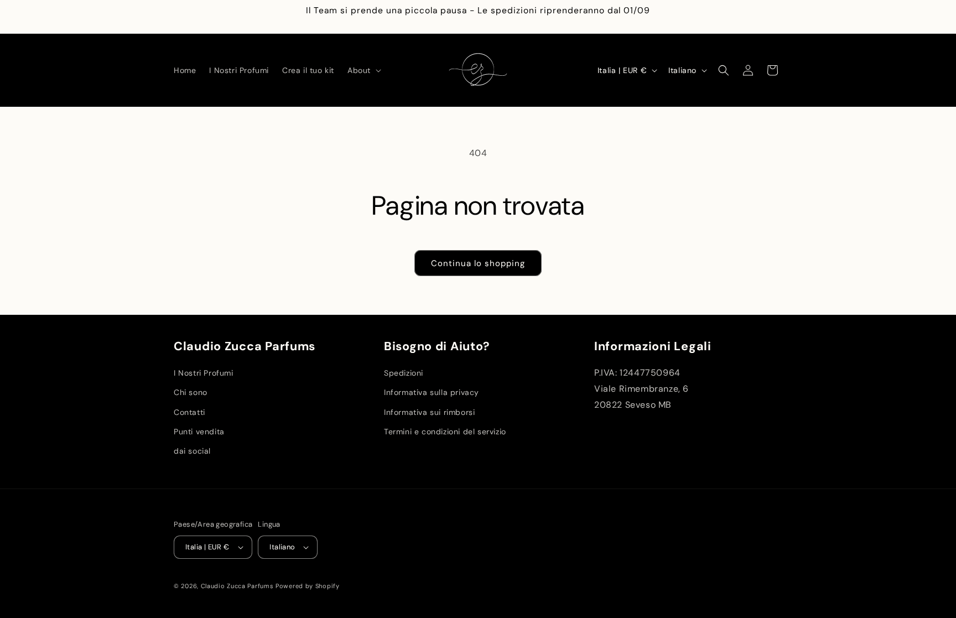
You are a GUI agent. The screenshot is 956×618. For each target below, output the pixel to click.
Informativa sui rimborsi (429, 412)
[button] (363, 70)
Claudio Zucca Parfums (237, 586)
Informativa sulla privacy (431, 392)
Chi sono (190, 392)
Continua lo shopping (478, 263)
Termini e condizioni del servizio (445, 432)
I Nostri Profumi (203, 373)
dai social (192, 451)
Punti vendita (199, 432)
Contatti (189, 412)
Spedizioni (403, 373)
